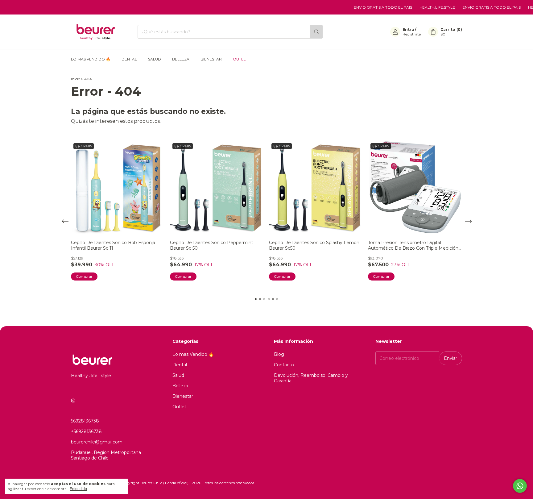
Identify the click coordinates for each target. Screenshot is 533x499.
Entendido (78, 489)
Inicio (75, 79)
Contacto (284, 365)
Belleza (180, 59)
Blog (279, 354)
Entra (408, 29)
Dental (129, 59)
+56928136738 (86, 431)
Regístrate (412, 34)
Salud (154, 59)
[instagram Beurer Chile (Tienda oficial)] (73, 400)
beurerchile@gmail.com (96, 442)
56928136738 (85, 421)
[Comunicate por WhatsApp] (520, 486)
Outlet (240, 59)
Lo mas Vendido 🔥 (90, 59)
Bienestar (211, 59)
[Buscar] (316, 32)
